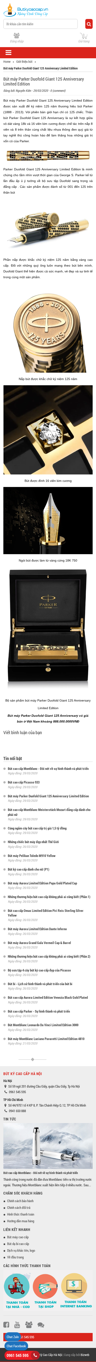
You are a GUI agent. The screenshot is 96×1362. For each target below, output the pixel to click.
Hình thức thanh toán (20, 1214)
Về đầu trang (15, 1257)
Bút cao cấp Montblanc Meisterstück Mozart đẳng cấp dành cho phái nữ (49, 812)
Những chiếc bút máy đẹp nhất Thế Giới (33, 842)
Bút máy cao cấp (18, 1237)
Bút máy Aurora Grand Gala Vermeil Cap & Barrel (39, 942)
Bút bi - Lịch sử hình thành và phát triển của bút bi (40, 984)
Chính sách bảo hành (20, 1201)
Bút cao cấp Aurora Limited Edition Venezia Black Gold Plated (48, 997)
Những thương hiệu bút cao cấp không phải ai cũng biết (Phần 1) (49, 896)
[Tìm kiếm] (89, 24)
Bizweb (85, 1355)
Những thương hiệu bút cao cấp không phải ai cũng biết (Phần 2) (49, 956)
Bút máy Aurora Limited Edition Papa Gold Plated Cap (42, 883)
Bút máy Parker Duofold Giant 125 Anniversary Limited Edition (48, 796)
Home (6, 61)
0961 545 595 (18, 1355)
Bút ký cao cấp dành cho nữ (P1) (28, 869)
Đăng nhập (16, 41)
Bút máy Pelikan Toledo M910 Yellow (31, 855)
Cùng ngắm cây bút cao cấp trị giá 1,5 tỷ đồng (37, 828)
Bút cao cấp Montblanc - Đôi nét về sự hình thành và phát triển (48, 768)
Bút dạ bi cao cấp (18, 1243)
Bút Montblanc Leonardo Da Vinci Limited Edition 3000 (43, 1025)
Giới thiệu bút (24, 61)
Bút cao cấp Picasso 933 (24, 782)
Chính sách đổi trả (18, 1207)
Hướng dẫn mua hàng (20, 1221)
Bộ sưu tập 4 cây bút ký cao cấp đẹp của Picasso (39, 970)
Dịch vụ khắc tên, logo (21, 1250)
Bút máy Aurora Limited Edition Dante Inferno (37, 929)
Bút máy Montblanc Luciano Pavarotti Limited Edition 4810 (46, 1038)
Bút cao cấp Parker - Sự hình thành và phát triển (39, 1011)
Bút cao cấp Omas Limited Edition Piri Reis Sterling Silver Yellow (45, 912)
